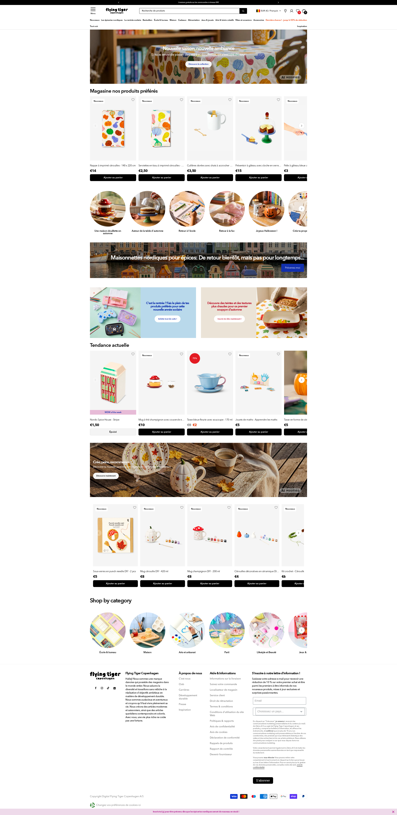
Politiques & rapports (222, 721)
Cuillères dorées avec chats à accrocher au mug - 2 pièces (210, 166)
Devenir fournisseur (221, 754)
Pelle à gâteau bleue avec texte (300, 166)
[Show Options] (301, 711)
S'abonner (263, 780)
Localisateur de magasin (223, 690)
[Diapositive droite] (302, 209)
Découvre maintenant (106, 476)
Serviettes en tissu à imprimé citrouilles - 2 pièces (160, 166)
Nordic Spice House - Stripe (104, 420)
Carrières (184, 690)
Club (181, 684)
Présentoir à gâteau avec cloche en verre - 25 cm (257, 166)
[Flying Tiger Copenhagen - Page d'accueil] (105, 676)
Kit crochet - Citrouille (293, 571)
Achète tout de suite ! (167, 319)
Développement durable (188, 697)
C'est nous (184, 678)
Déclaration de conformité (225, 737)
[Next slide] (302, 126)
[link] (285, 11)
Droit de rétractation (221, 701)
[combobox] (280, 711)
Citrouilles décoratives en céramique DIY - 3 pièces (256, 571)
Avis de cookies (218, 732)
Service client (217, 695)
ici (163, 812)
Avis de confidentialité (222, 726)
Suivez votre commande (223, 684)
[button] (93, 11)
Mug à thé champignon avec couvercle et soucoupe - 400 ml (160, 420)
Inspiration (185, 710)
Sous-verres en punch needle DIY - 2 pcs (114, 571)
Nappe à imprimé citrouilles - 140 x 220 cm (113, 166)
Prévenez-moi (292, 268)
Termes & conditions (221, 706)
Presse (182, 704)
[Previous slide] (95, 126)
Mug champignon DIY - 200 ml (203, 571)
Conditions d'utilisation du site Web (227, 714)
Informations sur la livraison (225, 678)
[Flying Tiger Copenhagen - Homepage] (117, 11)
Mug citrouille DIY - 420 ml (154, 571)
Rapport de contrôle (221, 749)
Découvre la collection (198, 64)
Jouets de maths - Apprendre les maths (256, 420)
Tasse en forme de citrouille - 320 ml (303, 420)
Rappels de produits (221, 743)
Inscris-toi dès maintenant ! (229, 319)
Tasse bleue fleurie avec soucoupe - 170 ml (209, 420)
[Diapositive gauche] (95, 209)
